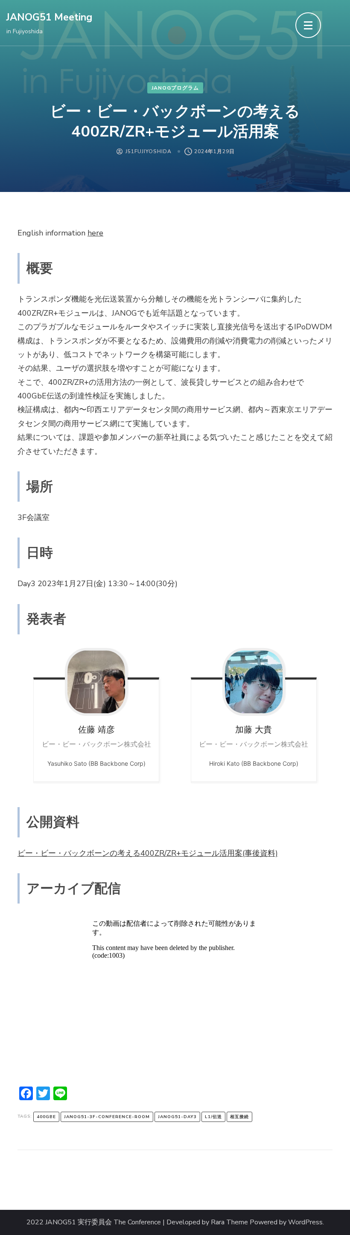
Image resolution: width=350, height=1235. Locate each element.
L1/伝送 (213, 1117)
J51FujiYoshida (148, 151)
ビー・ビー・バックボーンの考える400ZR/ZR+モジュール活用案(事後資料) (148, 853)
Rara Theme (229, 1222)
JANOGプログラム (175, 87)
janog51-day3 (177, 1117)
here (95, 233)
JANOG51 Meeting (49, 17)
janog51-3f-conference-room (107, 1117)
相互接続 (239, 1117)
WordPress (305, 1222)
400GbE (46, 1117)
